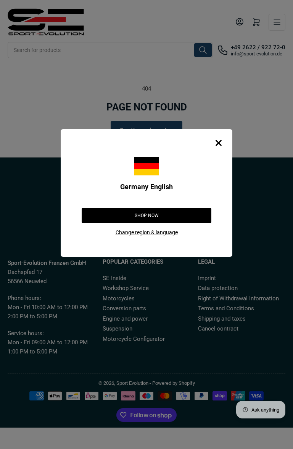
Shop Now (147, 215)
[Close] (218, 143)
